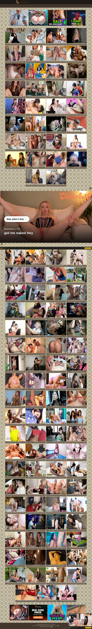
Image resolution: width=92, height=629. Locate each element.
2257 (58, 628)
